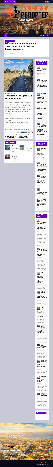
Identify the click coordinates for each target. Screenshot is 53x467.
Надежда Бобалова (13, 53)
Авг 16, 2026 (15, 158)
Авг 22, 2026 (15, 148)
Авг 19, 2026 (29, 148)
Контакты (47, 462)
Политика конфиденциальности (43, 464)
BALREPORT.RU (26, 20)
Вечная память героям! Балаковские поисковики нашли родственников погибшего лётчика (41, 277)
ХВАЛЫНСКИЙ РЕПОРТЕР (10, 40)
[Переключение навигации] (40, 35)
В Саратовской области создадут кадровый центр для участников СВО (42, 70)
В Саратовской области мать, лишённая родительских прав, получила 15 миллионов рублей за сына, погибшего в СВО (42, 84)
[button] (43, 35)
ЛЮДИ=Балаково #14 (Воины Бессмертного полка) (41, 379)
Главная (39, 462)
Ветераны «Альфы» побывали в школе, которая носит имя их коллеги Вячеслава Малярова (42, 295)
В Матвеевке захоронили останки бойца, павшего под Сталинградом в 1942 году (42, 364)
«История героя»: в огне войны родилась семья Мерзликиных (41, 346)
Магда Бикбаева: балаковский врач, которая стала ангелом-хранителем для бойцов (42, 252)
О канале (43, 462)
